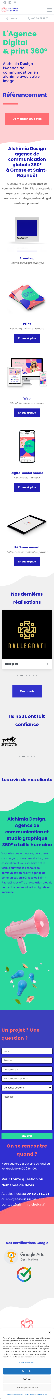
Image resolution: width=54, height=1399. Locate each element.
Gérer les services (26, 1362)
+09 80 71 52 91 (39, 18)
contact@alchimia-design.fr (24, 1204)
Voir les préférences (27, 1387)
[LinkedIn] (9, 2)
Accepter (27, 1371)
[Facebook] (4, 2)
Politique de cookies (14, 1394)
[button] (49, 1332)
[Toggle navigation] (49, 9)
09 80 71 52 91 (38, 1194)
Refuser (27, 1379)
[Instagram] (15, 2)
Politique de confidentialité (35, 1394)
